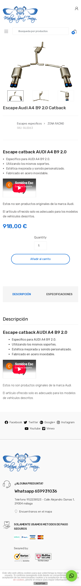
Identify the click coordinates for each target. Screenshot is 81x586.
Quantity (40, 237)
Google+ (49, 422)
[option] (40, 65)
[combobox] (40, 31)
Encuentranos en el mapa (35, 511)
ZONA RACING (56, 123)
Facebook (15, 422)
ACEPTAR (40, 583)
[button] (71, 575)
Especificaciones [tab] (59, 294)
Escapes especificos (29, 123)
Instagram (68, 422)
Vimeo (51, 428)
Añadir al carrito (40, 259)
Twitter (33, 422)
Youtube (35, 428)
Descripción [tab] (21, 294)
